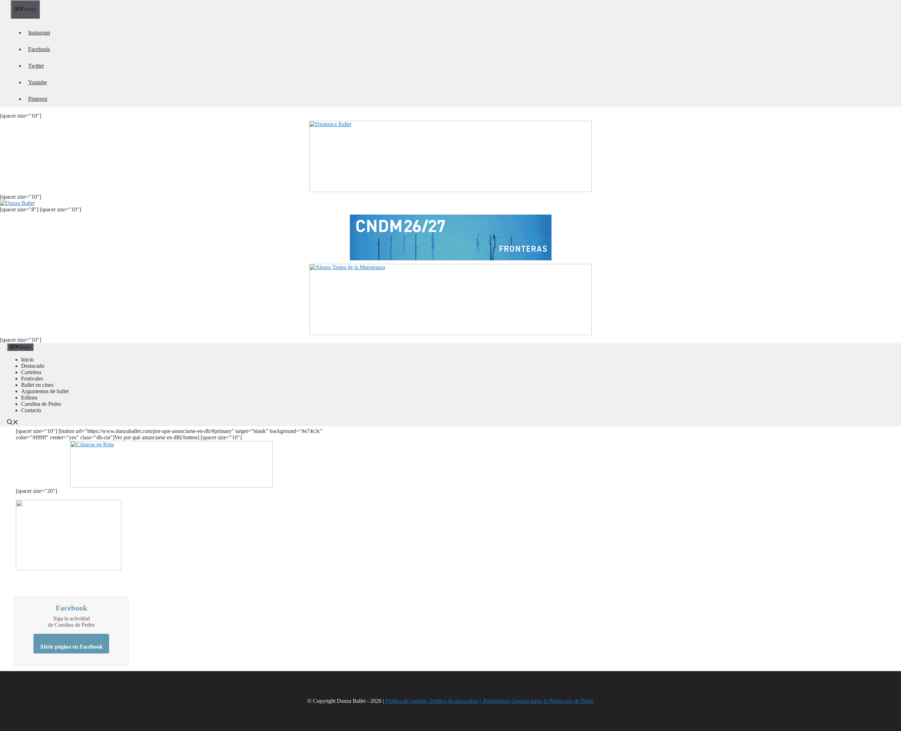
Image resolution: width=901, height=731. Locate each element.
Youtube (37, 82)
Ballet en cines (37, 385)
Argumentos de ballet (45, 391)
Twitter (36, 66)
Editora (29, 398)
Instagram (39, 33)
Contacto (31, 410)
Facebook (39, 49)
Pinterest (37, 99)
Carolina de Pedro (41, 404)
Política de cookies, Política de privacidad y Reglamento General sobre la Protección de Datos (489, 701)
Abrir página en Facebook (71, 647)
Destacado (32, 366)
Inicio (27, 360)
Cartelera (31, 372)
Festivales (32, 379)
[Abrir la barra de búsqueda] (12, 423)
